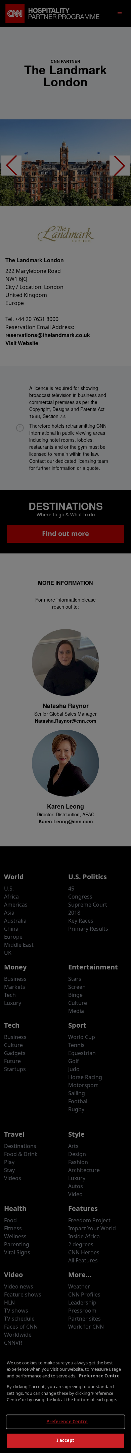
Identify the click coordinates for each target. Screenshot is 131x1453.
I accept (65, 1440)
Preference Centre (67, 1422)
